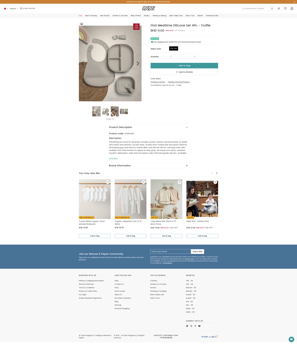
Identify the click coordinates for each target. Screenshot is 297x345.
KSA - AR (189, 305)
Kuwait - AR (190, 298)
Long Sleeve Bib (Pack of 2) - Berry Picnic (164, 222)
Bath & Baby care (157, 294)
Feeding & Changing (158, 291)
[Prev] (82, 63)
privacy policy (190, 259)
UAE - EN (189, 281)
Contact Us (119, 284)
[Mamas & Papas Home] (148, 8)
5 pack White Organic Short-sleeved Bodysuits (92, 222)
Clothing (153, 281)
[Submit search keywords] (272, 8)
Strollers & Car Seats (158, 284)
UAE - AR (189, 284)
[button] (80, 16)
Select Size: (156, 49)
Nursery (153, 288)
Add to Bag (94, 236)
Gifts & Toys (155, 298)
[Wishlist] (108, 182)
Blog (116, 301)
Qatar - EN (190, 308)
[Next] (138, 63)
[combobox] (183, 56)
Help (116, 281)
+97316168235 (167, 263)
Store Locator (28, 8)
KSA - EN (189, 301)
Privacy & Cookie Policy (88, 291)
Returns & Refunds (86, 284)
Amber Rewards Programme (90, 298)
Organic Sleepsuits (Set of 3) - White (129, 222)
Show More (113, 158)
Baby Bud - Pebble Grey (197, 221)
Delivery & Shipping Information (91, 281)
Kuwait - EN (190, 294)
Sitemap (118, 305)
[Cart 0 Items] (292, 9)
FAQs (117, 288)
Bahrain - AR (191, 291)
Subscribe (197, 251)
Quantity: (155, 57)
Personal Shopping (122, 308)
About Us (118, 294)
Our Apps (82, 294)
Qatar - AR (190, 312)
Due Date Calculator (123, 298)
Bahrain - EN (191, 288)
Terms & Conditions (86, 288)
